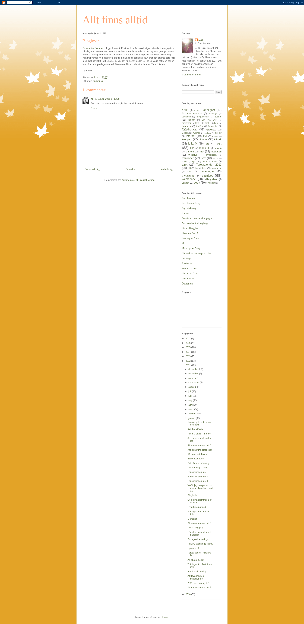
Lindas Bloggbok (190, 228)
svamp (205, 161)
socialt (185, 161)
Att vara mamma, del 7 (199, 445)
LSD (192, 148)
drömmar (186, 123)
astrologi (213, 113)
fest (207, 123)
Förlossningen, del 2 (198, 476)
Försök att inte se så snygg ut (197, 218)
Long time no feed (197, 507)
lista (207, 143)
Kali (205, 136)
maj (190, 400)
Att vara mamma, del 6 (199, 523)
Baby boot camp (196, 458)
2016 (188, 343)
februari (192, 413)
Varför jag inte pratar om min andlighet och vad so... (200, 488)
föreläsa (200, 126)
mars (191, 409)
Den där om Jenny (191, 203)
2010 (188, 594)
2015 (188, 347)
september (194, 382)
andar (196, 110)
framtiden (186, 126)
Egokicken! (193, 548)
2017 (188, 338)
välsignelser (211, 179)
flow (216, 123)
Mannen (190, 151)
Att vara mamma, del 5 (199, 587)
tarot (184, 164)
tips (196, 168)
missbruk (192, 154)
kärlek (217, 139)
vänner (185, 182)
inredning (207, 133)
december (193, 369)
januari (192, 418)
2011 (188, 365)
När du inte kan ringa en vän (196, 253)
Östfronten (187, 283)
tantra (215, 161)
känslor (203, 139)
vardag (207, 175)
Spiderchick (188, 263)
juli (190, 391)
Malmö (218, 148)
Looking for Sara (190, 238)
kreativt (215, 136)
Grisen (185, 133)
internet (190, 136)
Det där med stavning (198, 463)
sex (203, 158)
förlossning (213, 126)
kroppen (187, 139)
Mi (92, 99)
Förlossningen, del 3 (198, 472)
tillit (189, 168)
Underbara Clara (190, 273)
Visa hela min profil (191, 74)
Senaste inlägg (92, 169)
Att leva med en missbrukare (196, 577)
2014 (188, 352)
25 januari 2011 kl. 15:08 (107, 99)
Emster (185, 213)
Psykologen (211, 154)
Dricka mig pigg (195, 527)
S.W (200, 40)
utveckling (188, 175)
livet (218, 143)
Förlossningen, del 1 (198, 481)
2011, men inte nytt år (199, 583)
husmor (196, 133)
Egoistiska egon (190, 208)
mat (202, 151)
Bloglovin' (192, 495)
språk (195, 161)
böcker (218, 116)
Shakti (215, 158)
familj (198, 123)
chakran (191, 120)
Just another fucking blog (195, 223)
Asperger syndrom (192, 113)
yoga (197, 182)
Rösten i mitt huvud (197, 454)
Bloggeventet (203, 117)
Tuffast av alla (189, 268)
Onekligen (187, 258)
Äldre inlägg (167, 169)
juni (190, 396)
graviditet (211, 129)
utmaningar (207, 171)
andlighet (209, 109)
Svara (94, 108)
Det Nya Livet (209, 120)
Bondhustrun (188, 198)
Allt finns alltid (115, 20)
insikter (218, 133)
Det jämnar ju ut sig (197, 467)
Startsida (130, 169)
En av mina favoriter (93, 48)
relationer (188, 158)
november (193, 373)
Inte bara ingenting (197, 571)
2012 (188, 361)
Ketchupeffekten (196, 429)
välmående (189, 179)
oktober (192, 378)
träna (189, 171)
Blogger (164, 617)
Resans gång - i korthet (199, 433)
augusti (192, 387)
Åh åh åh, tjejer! (196, 560)
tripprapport (215, 168)
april (190, 405)
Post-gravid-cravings (198, 539)
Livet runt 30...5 (190, 233)
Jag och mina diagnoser (200, 450)
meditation (216, 151)
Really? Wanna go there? (200, 543)
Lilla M (192, 143)
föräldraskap (189, 129)
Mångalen (192, 518)
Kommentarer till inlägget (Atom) (138, 180)
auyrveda (186, 117)
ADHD (185, 110)
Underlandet (188, 278)
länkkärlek (98, 81)
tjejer (204, 168)
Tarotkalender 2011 (208, 164)
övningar (210, 183)
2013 (188, 356)
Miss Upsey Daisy (191, 248)
